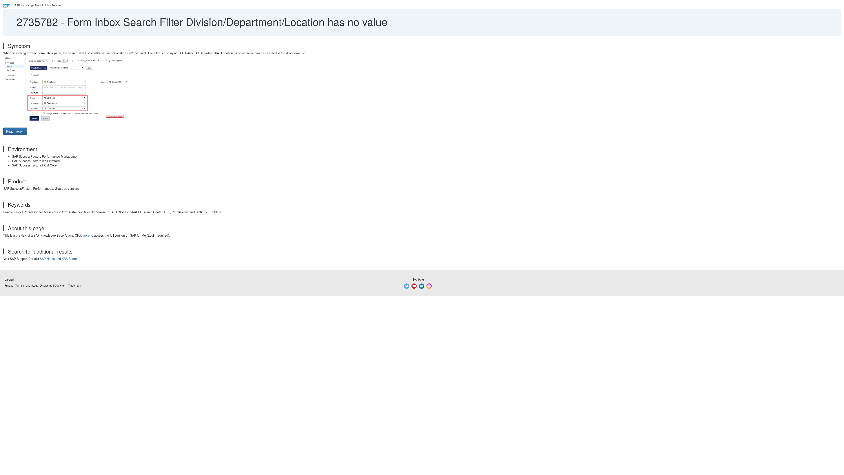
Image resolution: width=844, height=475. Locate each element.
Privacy (8, 285)
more (86, 235)
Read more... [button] (15, 131)
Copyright (60, 285)
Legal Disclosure (42, 285)
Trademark (74, 285)
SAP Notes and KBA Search (59, 258)
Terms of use (22, 285)
